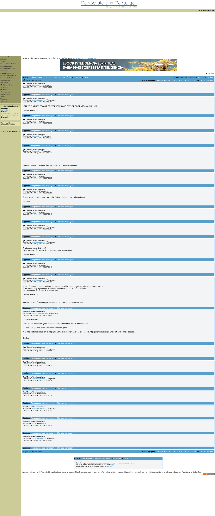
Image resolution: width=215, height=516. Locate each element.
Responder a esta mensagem (43, 95)
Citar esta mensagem (65, 95)
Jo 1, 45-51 (5, 119)
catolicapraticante (38, 100)
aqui (112, 465)
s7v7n (34, 364)
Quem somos (5, 92)
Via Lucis (3, 99)
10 (185, 80)
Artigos (2, 61)
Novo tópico (66, 77)
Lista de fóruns (36, 77)
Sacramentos (5, 94)
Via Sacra (3, 101)
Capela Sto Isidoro (11, 106)
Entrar (86, 77)
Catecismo (4, 71)
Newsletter (4, 87)
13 (195, 80)
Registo (109, 466)
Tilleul (34, 121)
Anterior (201, 77)
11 (188, 80)
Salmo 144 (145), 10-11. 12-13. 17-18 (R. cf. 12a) (10, 114)
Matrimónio (4, 82)
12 (192, 80)
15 (201, 80)
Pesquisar (77, 77)
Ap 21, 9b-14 (5, 110)
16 (204, 80)
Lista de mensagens (52, 77)
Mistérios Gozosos (8, 125)
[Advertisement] (107, 33)
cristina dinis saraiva (40, 313)
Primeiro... (168, 80)
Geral (212, 73)
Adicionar (3, 59)
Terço (2, 96)
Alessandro (36, 85)
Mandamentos (5, 80)
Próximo (210, 77)
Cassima (35, 191)
